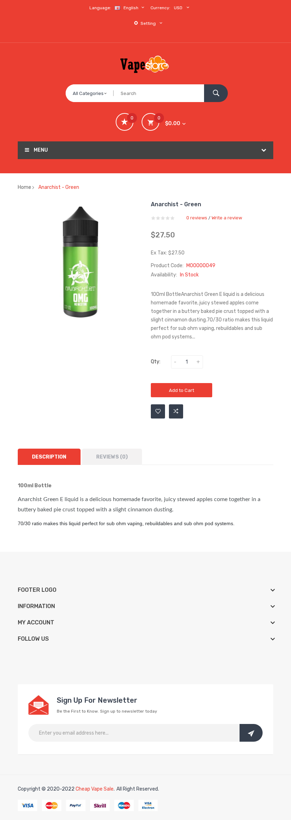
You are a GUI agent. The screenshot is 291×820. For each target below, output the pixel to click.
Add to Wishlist (158, 411)
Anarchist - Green (58, 187)
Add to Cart (181, 390)
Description (49, 457)
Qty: (155, 362)
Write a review (227, 217)
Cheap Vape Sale (95, 789)
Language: (100, 7)
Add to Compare (176, 411)
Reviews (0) (112, 457)
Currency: (160, 7)
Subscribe (251, 733)
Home (24, 187)
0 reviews (196, 217)
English (131, 7)
